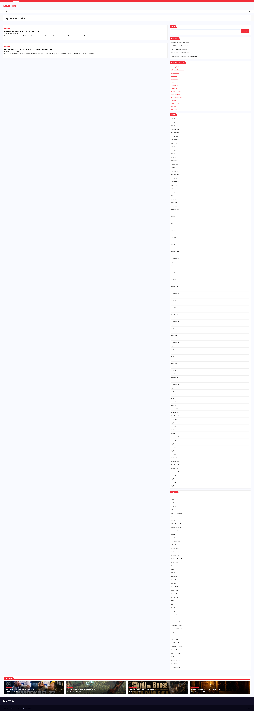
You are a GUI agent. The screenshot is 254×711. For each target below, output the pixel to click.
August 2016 (174, 419)
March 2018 (174, 363)
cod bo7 (173, 520)
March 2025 (174, 160)
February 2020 (174, 314)
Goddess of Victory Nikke (177, 558)
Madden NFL (7, 28)
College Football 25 (176, 524)
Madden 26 (173, 579)
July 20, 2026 (195, 691)
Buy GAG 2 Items (175, 103)
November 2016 (175, 416)
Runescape (174, 635)
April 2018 (173, 360)
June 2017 (173, 395)
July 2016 (173, 423)
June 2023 (173, 220)
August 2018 (174, 346)
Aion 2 (172, 499)
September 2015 (175, 437)
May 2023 (173, 223)
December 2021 (175, 248)
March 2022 (174, 241)
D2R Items (173, 106)
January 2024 (174, 206)
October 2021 (174, 255)
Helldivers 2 (174, 576)
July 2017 (173, 391)
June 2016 (173, 426)
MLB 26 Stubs (174, 88)
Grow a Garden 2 (175, 565)
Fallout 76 (173, 545)
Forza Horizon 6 (175, 555)
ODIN (172, 604)
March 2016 (174, 430)
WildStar (173, 656)
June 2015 (173, 447)
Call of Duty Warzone (176, 513)
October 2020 (174, 290)
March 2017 (174, 405)
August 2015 (174, 440)
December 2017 (175, 374)
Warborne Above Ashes (177, 649)
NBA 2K (172, 600)
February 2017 (174, 409)
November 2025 (175, 132)
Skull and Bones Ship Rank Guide (179, 49)
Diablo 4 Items (174, 82)
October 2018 (174, 339)
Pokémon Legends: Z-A (176, 621)
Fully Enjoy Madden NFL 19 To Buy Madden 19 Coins (22, 31)
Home (6, 11)
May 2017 (173, 398)
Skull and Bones (175, 639)
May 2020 (173, 304)
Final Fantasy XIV (175, 552)
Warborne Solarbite (176, 653)
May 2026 (173, 125)
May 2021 (173, 269)
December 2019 (175, 318)
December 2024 (175, 171)
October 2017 (174, 381)
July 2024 (173, 188)
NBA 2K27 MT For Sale (176, 91)
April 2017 (173, 402)
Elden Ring (173, 538)
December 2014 (175, 461)
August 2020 (174, 297)
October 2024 (174, 178)
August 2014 (174, 475)
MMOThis (10, 6)
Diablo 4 (173, 534)
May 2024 (173, 195)
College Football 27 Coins (177, 70)
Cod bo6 (173, 517)
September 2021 (175, 258)
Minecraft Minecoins (176, 593)
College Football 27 (176, 527)
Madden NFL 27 (174, 586)
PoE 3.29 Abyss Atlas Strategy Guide (180, 45)
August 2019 (174, 325)
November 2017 (175, 377)
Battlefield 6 (174, 506)
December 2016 (175, 412)
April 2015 (173, 454)
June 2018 (173, 353)
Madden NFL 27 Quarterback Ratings (180, 42)
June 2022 (173, 230)
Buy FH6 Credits (175, 73)
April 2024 (173, 199)
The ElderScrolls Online (177, 642)
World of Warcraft (175, 660)
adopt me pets (175, 496)
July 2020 (173, 300)
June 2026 (173, 122)
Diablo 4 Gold (174, 109)
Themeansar (28, 708)
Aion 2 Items (174, 100)
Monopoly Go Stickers (176, 67)
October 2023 (174, 216)
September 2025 (175, 139)
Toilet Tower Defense (176, 646)
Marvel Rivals (174, 590)
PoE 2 (172, 618)
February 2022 (174, 244)
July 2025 (173, 146)
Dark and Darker (175, 531)
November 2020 (175, 286)
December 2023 (175, 209)
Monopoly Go (174, 597)
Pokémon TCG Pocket (176, 625)
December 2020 (175, 283)
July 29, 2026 (10, 691)
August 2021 (174, 262)
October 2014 (174, 468)
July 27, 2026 (72, 691)
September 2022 (175, 227)
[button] (246, 11)
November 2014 (175, 465)
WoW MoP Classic (175, 663)
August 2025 (174, 143)
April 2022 (173, 237)
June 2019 (173, 332)
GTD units (173, 572)
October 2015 (174, 433)
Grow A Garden (174, 562)
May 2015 (173, 451)
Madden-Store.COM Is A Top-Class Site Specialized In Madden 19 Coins (29, 49)
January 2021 (174, 279)
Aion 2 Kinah (174, 503)
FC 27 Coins (174, 76)
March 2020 (174, 311)
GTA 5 (172, 569)
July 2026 (173, 118)
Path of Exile (174, 611)
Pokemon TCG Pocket (176, 628)
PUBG (172, 632)
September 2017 (175, 384)
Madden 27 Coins (175, 85)
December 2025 (175, 129)
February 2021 (174, 276)
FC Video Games (175, 548)
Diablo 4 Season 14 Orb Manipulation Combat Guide (184, 56)
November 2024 (175, 174)
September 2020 (175, 293)
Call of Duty (174, 510)
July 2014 (173, 479)
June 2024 (173, 192)
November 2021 (175, 251)
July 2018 (173, 349)
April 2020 (173, 307)
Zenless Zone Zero (175, 667)
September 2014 (175, 472)
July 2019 (173, 328)
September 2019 (175, 321)
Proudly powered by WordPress (10, 708)
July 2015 (173, 444)
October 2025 (174, 136)
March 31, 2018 (9, 51)
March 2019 (174, 335)
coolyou (17, 51)
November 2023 (175, 213)
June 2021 (173, 265)
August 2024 (174, 185)
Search (173, 26)
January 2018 (174, 370)
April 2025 (173, 157)
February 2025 (174, 164)
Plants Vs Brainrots (176, 614)
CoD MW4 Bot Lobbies (176, 97)
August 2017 (174, 388)
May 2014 (173, 486)
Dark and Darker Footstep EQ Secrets (180, 52)
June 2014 (173, 482)
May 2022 (173, 234)
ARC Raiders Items (175, 94)
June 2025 (173, 150)
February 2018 (174, 367)
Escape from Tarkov (176, 541)
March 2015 (174, 458)
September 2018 (175, 342)
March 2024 (174, 202)
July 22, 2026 (134, 691)
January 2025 (174, 167)
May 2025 (173, 153)
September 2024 (175, 181)
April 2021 (173, 272)
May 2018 (173, 356)
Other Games (174, 607)
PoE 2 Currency (174, 79)
